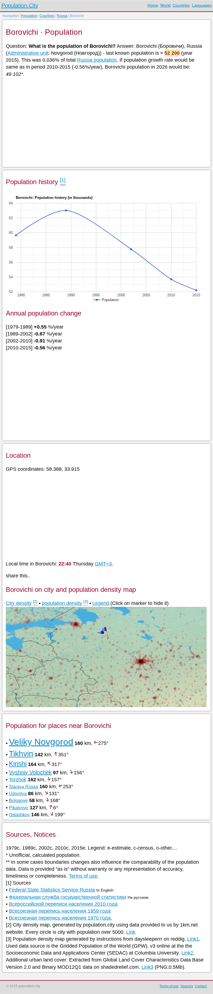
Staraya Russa (23, 786)
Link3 (147, 967)
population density (62, 603)
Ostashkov (19, 814)
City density (19, 603)
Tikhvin (21, 753)
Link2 (187, 953)
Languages (202, 5)
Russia (62, 16)
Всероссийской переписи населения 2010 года (63, 904)
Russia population (97, 60)
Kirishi (18, 763)
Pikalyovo (18, 807)
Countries (181, 5)
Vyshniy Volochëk (30, 772)
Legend (100, 603)
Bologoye (18, 800)
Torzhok (17, 779)
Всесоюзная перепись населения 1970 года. (60, 918)
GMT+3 (103, 564)
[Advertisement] (106, 122)
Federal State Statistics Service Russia (52, 890)
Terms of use (83, 876)
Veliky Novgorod (41, 742)
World (165, 5)
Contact (201, 986)
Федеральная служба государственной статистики (67, 897)
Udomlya (18, 793)
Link (130, 932)
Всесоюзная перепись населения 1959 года (60, 911)
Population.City (19, 5)
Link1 (193, 939)
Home (153, 5)
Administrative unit (27, 53)
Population (29, 16)
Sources (187, 986)
